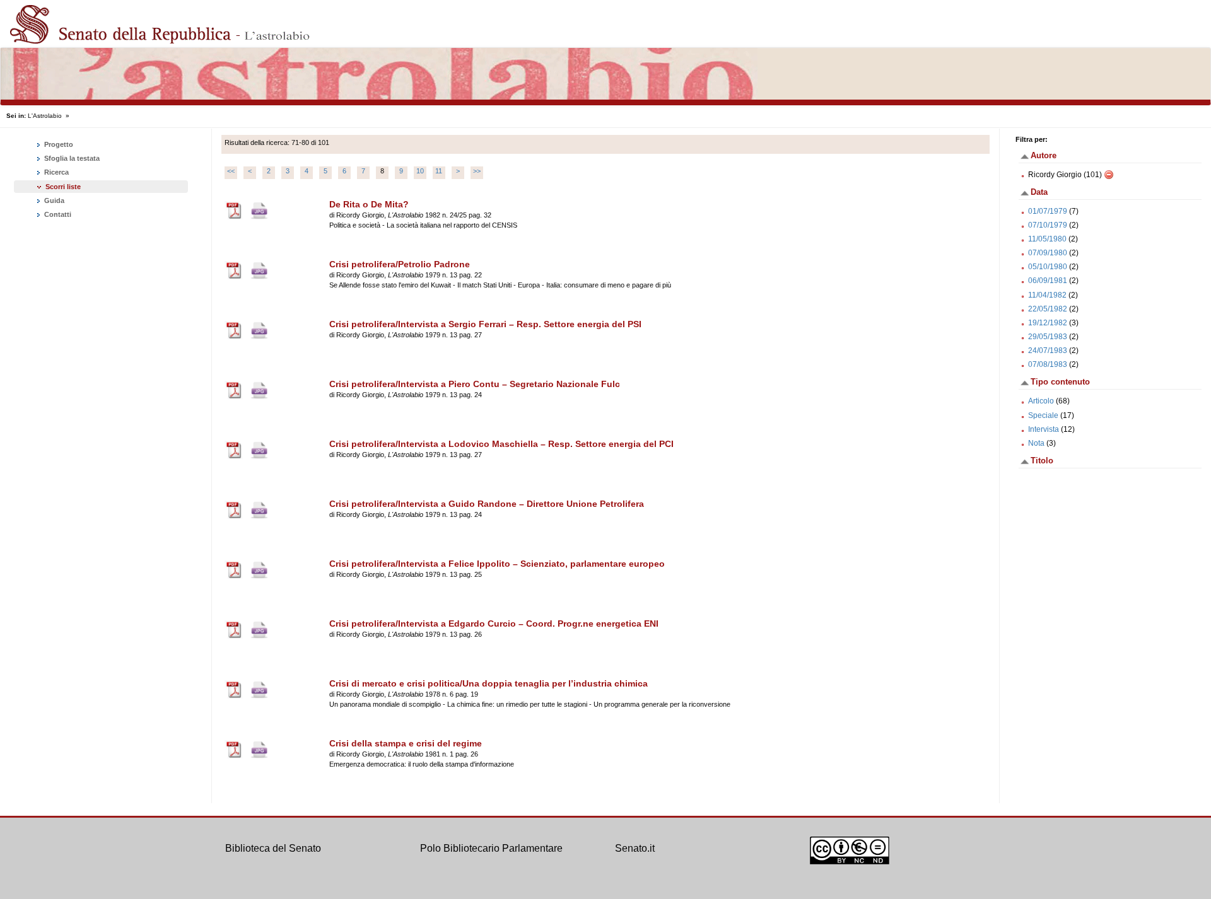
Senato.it (635, 848)
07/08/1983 (1047, 364)
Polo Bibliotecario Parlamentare (491, 848)
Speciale (1043, 415)
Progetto (57, 144)
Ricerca (55, 172)
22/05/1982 (1047, 308)
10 (420, 171)
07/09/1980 (1047, 252)
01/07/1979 (1047, 211)
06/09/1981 (1047, 280)
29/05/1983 (1047, 336)
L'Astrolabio (45, 115)
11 (438, 171)
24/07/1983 (1047, 350)
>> (477, 171)
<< (231, 171)
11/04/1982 (1047, 295)
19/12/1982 (1047, 322)
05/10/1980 (1047, 266)
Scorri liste (63, 186)
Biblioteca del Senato (273, 848)
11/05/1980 (1047, 239)
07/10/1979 (1047, 225)
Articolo (1041, 401)
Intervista (1043, 429)
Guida (53, 200)
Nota (1036, 443)
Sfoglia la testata (71, 158)
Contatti (56, 214)
